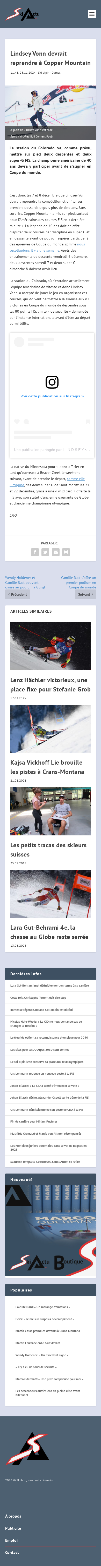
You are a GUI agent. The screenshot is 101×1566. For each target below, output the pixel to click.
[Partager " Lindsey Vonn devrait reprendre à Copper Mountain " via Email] (56, 552)
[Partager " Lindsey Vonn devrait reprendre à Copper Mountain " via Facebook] (35, 552)
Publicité (13, 1528)
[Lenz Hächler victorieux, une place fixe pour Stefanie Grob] (50, 646)
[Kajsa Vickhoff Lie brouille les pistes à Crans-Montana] (50, 729)
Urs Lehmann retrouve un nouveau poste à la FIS (42, 1073)
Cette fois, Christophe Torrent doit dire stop (38, 997)
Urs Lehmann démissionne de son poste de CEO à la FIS (46, 1109)
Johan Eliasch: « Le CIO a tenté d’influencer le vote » (44, 1086)
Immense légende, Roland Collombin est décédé (41, 1010)
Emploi (11, 1540)
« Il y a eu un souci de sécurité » (36, 1367)
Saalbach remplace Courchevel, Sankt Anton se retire (45, 1161)
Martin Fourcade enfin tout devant (38, 1343)
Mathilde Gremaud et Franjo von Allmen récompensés (45, 1133)
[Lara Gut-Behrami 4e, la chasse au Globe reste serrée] (50, 894)
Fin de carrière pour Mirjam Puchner (33, 1121)
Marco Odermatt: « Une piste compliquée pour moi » (49, 1379)
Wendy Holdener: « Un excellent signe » (42, 1355)
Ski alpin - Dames (49, 72)
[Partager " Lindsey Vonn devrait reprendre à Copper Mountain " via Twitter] (45, 552)
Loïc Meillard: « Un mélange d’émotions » (43, 1307)
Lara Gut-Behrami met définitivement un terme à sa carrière (49, 985)
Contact (12, 1552)
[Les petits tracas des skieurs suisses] (50, 811)
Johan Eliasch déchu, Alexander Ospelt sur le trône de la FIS (49, 1097)
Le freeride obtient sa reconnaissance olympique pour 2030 (49, 1037)
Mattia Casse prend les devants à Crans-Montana (48, 1331)
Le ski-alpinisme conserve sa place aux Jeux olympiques (46, 1062)
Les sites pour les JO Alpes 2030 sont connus (39, 1049)
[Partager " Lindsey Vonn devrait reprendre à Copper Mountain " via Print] (66, 552)
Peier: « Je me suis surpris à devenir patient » (45, 1319)
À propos (13, 1516)
